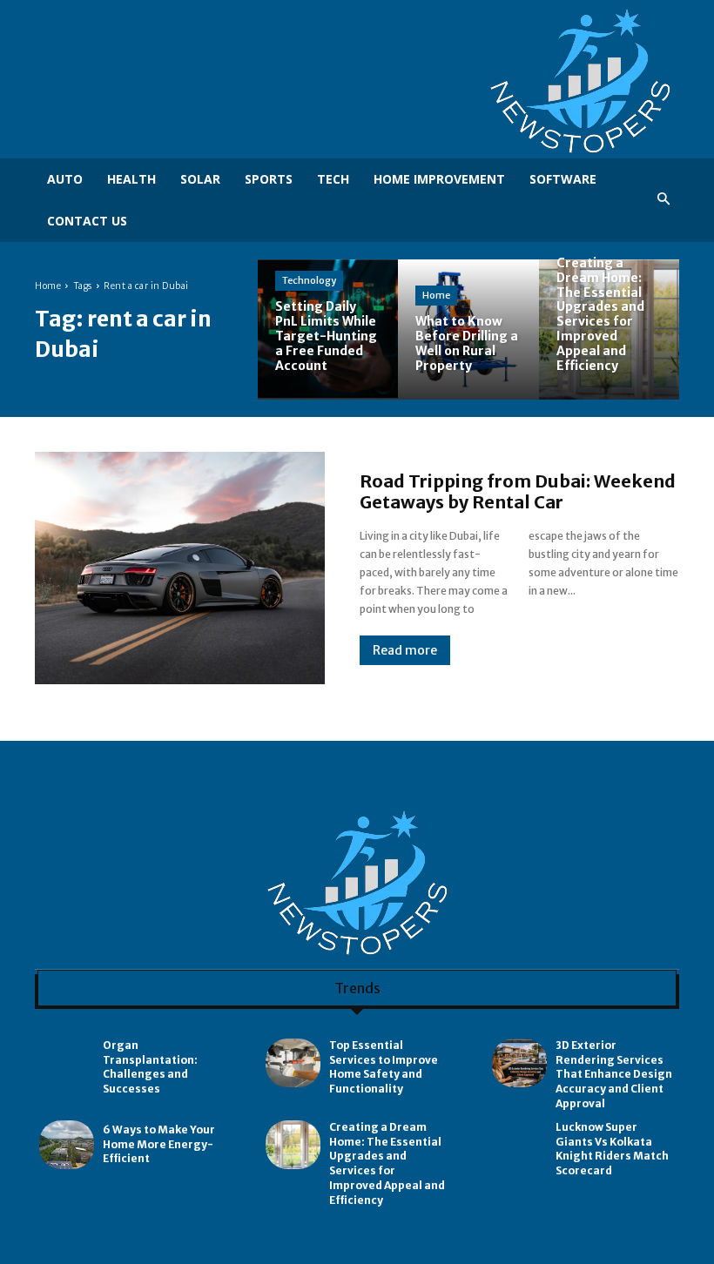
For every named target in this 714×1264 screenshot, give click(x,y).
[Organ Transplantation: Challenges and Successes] (66, 1063)
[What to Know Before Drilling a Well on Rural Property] (468, 329)
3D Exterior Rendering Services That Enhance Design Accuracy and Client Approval (614, 1074)
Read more (405, 650)
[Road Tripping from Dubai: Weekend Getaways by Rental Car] (180, 567)
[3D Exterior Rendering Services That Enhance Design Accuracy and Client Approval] (519, 1063)
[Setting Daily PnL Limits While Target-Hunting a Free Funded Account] (328, 329)
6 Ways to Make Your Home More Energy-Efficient (159, 1144)
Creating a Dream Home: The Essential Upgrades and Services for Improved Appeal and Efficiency (387, 1163)
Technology (309, 280)
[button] (664, 200)
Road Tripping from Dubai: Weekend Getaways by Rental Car (518, 491)
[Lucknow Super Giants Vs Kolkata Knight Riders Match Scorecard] (519, 1145)
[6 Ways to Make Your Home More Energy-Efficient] (66, 1145)
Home (48, 286)
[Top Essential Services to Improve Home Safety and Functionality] (293, 1063)
